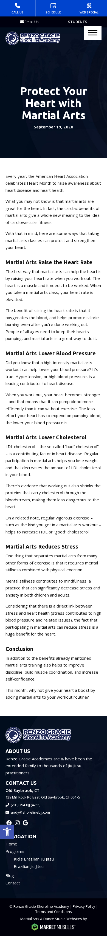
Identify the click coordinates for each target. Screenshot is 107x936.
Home (11, 844)
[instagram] (17, 823)
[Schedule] (53, 8)
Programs (14, 851)
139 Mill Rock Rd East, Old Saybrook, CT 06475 (42, 797)
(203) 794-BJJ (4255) (25, 804)
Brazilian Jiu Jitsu (29, 866)
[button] (7, 832)
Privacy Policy (84, 906)
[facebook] (9, 823)
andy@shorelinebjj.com (30, 812)
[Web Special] (89, 8)
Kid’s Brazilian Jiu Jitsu (34, 859)
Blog (9, 875)
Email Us (32, 21)
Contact (12, 883)
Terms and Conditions (53, 911)
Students (77, 21)
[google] (25, 823)
